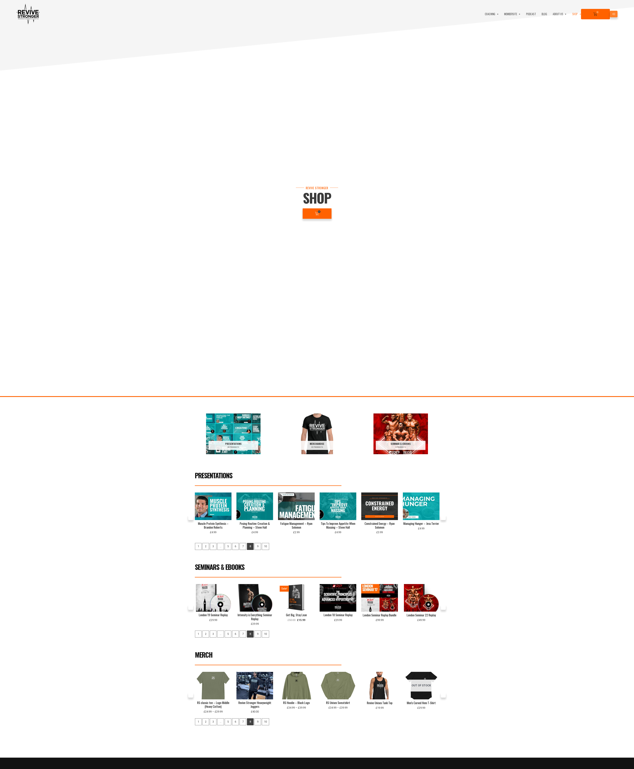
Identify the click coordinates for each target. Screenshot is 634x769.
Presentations (213, 475)
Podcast (531, 14)
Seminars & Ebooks (219, 567)
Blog (544, 14)
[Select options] (228, 684)
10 (265, 546)
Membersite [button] (510, 14)
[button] (190, 517)
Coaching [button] (490, 14)
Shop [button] (575, 14)
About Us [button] (558, 14)
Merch (203, 655)
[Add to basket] (228, 505)
